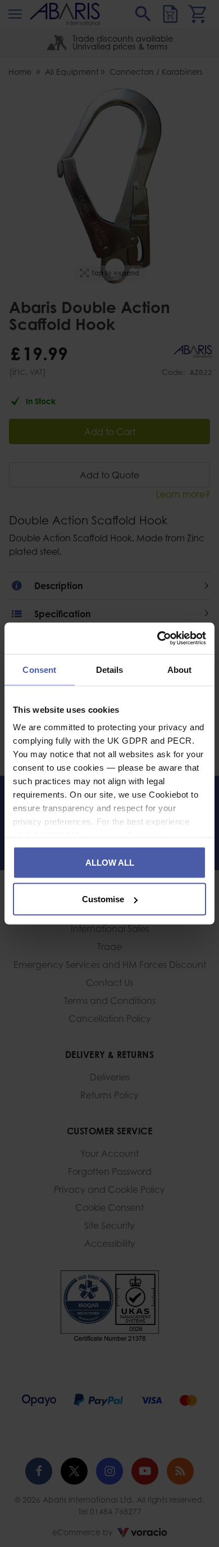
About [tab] (179, 669)
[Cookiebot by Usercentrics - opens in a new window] (157, 638)
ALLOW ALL (109, 862)
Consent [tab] (39, 669)
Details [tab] (110, 669)
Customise (103, 899)
